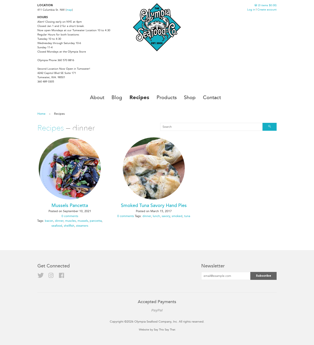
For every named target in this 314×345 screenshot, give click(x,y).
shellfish (69, 226)
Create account (267, 9)
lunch (156, 216)
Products (167, 97)
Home (41, 114)
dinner (59, 221)
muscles (70, 221)
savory (166, 216)
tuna (187, 216)
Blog (117, 97)
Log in (251, 9)
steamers (82, 226)
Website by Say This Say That (157, 329)
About (97, 97)
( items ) (267, 5)
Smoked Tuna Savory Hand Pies (154, 205)
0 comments (70, 216)
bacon (49, 221)
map (69, 9)
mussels (83, 221)
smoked (177, 216)
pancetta (96, 221)
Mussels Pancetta (69, 205)
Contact (212, 97)
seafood (56, 226)
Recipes (139, 97)
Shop (190, 97)
